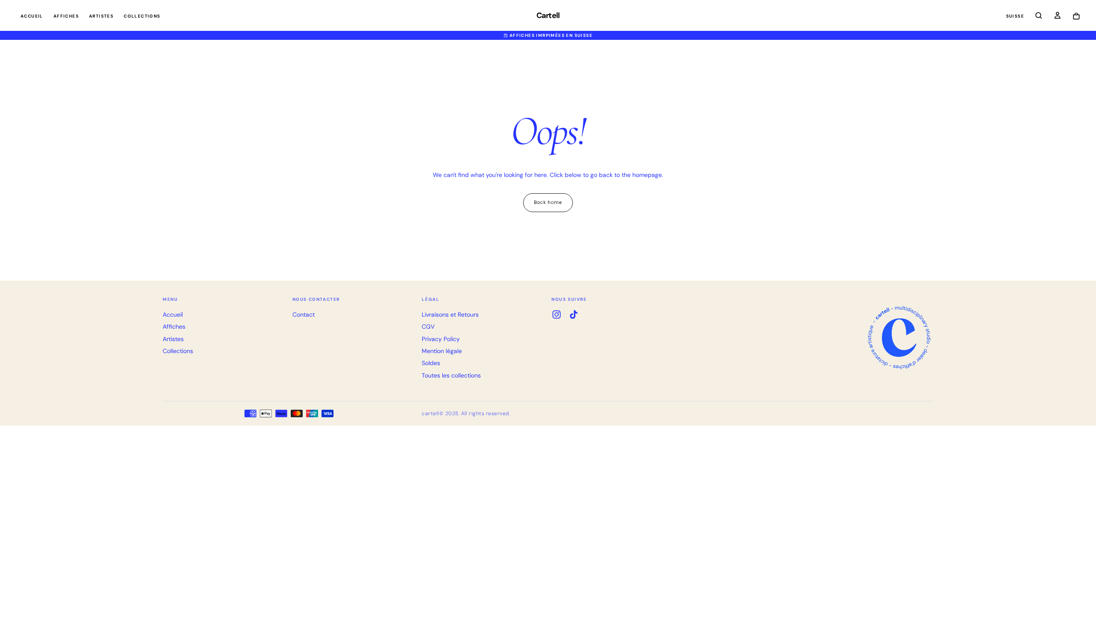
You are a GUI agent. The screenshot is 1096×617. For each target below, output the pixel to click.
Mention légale (442, 351)
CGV (428, 326)
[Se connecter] (1057, 16)
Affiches (66, 16)
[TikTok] (574, 314)
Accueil (32, 16)
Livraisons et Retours (450, 314)
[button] (1015, 16)
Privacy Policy (441, 339)
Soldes (431, 363)
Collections (142, 16)
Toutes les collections (451, 375)
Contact (303, 314)
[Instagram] (556, 314)
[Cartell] (899, 337)
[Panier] (1076, 16)
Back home (548, 202)
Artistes (101, 16)
